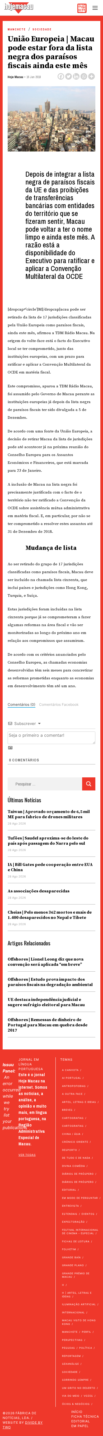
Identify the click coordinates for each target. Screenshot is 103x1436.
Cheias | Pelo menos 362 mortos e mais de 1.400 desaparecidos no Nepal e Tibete (50, 915)
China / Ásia (71, 1133)
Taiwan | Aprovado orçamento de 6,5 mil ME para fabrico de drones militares (49, 814)
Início (76, 1412)
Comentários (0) (21, 704)
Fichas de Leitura (76, 1241)
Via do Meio (70, 1395)
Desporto (69, 1149)
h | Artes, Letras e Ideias (77, 1294)
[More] (91, 76)
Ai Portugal (71, 1077)
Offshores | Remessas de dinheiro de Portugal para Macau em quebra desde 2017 (47, 1025)
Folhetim (69, 1249)
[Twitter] (68, 76)
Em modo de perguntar (80, 1197)
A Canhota (70, 1070)
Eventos (88, 1213)
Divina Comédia (73, 1165)
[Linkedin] (76, 76)
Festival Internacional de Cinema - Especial (80, 1231)
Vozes (88, 1395)
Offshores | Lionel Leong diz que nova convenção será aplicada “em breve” (45, 962)
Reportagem (71, 1355)
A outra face (72, 1093)
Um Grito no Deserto (78, 1387)
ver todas (27, 1154)
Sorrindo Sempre (75, 1379)
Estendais (69, 1213)
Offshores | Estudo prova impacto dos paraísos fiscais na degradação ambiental (50, 982)
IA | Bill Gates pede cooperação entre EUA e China (50, 867)
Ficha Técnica (85, 1416)
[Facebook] (61, 76)
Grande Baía (71, 1257)
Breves (67, 1109)
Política (85, 1347)
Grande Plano (73, 1265)
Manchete (17, 29)
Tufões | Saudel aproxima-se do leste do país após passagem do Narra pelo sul (48, 841)
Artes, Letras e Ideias (79, 1102)
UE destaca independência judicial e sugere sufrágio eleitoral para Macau (46, 1002)
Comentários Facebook (58, 704)
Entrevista (70, 1205)
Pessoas (68, 1347)
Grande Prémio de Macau (76, 1275)
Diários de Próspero (78, 1173)
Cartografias (73, 1118)
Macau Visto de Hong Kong (79, 1322)
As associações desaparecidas (38, 891)
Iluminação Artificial (79, 1304)
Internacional (73, 1312)
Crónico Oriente (75, 1141)
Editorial (69, 1189)
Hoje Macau (15, 77)
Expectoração (73, 1221)
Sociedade (42, 29)
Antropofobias (74, 1086)
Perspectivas (72, 1340)
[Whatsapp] (84, 76)
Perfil (86, 1331)
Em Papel (80, 1426)
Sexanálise (70, 1363)
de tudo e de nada (76, 1157)
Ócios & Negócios (76, 1403)
